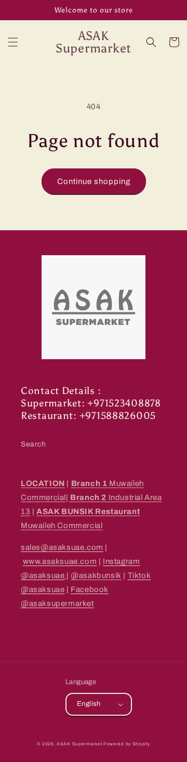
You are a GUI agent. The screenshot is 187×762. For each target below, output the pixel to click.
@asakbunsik (96, 575)
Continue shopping (93, 181)
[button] (13, 42)
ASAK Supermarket (79, 744)
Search (33, 444)
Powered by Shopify (126, 744)
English (89, 703)
